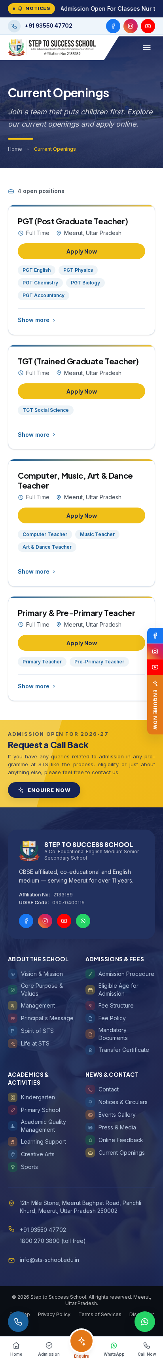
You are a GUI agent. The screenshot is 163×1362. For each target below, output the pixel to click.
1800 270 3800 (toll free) (53, 1240)
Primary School (40, 1109)
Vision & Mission (42, 973)
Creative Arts (38, 1154)
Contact (109, 1089)
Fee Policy (112, 1018)
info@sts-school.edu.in (49, 1259)
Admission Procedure (126, 973)
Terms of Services (99, 1314)
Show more (33, 319)
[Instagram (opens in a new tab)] (130, 26)
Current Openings (122, 1152)
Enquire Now (49, 790)
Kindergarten (38, 1097)
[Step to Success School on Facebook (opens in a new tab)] (155, 635)
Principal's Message (47, 1018)
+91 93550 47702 (43, 1229)
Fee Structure (116, 1005)
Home (15, 149)
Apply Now (81, 251)
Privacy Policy (54, 1314)
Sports (29, 1166)
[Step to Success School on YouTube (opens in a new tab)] (155, 667)
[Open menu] (146, 47)
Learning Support (43, 1141)
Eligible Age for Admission (118, 989)
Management (38, 1005)
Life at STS (35, 1043)
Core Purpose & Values (42, 989)
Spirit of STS (37, 1030)
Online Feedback (121, 1140)
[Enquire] (81, 1341)
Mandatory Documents (113, 1034)
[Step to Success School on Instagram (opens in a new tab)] (155, 651)
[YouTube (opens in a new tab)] (148, 26)
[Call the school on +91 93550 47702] (18, 1321)
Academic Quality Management (43, 1125)
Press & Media (117, 1127)
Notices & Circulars (123, 1102)
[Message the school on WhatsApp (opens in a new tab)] (145, 1321)
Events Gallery (117, 1114)
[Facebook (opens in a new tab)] (113, 26)
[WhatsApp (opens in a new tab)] (83, 921)
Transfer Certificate (124, 1049)
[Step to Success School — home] (52, 47)
